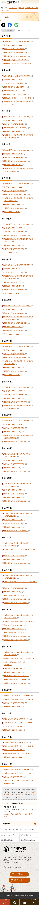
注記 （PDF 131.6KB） (12, 375)
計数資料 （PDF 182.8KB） (13, 79)
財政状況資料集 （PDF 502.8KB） (16, 161)
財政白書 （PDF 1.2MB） (13, 468)
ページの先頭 (34, 899)
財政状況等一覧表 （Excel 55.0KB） (16, 676)
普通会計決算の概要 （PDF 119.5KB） (17, 695)
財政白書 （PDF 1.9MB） (13, 204)
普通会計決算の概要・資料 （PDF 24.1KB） (19, 773)
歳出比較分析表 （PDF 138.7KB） (16, 640)
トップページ (13, 8)
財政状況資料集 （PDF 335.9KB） (16, 471)
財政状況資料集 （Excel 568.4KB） (16, 52)
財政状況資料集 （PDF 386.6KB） (16, 323)
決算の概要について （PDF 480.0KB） (17, 76)
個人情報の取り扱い (7, 840)
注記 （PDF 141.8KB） (12, 212)
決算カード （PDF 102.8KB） (14, 354)
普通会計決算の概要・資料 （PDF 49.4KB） (19, 723)
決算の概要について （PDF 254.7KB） (17, 387)
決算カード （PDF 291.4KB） (14, 231)
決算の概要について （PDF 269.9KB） (17, 183)
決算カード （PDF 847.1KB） (14, 157)
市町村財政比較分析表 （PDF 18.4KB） (17, 753)
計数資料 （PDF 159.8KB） (13, 45)
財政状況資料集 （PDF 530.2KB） (16, 194)
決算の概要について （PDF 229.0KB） (17, 306)
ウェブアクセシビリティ (28, 840)
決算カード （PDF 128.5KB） (14, 394)
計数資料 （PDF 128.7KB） (13, 309)
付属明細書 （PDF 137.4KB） (14, 249)
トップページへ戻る (28, 829)
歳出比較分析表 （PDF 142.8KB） (16, 603)
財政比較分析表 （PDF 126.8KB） (16, 636)
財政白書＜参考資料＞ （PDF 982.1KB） (18, 63)
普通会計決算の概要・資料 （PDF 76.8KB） (19, 621)
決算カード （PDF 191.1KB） (14, 494)
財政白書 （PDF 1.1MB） (13, 592)
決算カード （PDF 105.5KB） (14, 272)
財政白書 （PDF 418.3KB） (13, 757)
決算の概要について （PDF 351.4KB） (17, 117)
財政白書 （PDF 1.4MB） (13, 367)
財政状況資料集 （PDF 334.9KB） (16, 531)
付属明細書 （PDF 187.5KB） (14, 289)
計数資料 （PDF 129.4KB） (13, 391)
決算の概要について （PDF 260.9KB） (17, 346)
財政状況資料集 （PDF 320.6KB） (16, 563)
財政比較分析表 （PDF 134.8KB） (16, 599)
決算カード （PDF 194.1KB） (14, 703)
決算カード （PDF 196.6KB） (14, 428)
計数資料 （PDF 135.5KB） (13, 187)
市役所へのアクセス (20, 880)
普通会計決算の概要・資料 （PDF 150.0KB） (19, 658)
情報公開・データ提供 (31, 8)
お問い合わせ (21, 874)
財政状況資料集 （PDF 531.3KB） (16, 235)
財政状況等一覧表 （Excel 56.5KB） (16, 595)
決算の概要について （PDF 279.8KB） (17, 224)
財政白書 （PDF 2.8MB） (13, 165)
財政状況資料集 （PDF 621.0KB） (16, 128)
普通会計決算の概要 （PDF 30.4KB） (17, 742)
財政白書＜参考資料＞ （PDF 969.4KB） (18, 98)
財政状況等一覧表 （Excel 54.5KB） (16, 632)
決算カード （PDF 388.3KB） (14, 464)
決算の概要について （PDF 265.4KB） (17, 150)
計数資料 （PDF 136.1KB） (13, 520)
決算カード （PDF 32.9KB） (14, 726)
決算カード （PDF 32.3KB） (14, 750)
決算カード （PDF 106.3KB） (14, 191)
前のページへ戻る (13, 829)
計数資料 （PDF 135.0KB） (13, 460)
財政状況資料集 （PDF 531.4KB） (16, 56)
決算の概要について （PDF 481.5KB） (17, 265)
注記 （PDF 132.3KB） (12, 334)
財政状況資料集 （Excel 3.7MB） (15, 87)
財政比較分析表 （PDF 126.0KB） (16, 679)
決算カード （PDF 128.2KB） (14, 523)
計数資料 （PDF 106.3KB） (13, 228)
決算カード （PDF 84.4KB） (14, 625)
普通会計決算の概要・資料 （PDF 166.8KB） (19, 699)
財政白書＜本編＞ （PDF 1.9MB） (16, 94)
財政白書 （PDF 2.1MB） (13, 559)
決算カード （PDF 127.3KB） (14, 556)
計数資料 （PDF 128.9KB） (13, 424)
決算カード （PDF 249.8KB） (14, 83)
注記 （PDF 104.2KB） (12, 252)
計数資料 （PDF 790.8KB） (13, 154)
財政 (3, 10)
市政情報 (21, 8)
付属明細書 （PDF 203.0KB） (14, 208)
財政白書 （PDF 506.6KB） (13, 730)
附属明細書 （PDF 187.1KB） (14, 330)
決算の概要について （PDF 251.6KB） (17, 420)
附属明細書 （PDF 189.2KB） (14, 371)
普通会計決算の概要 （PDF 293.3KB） (17, 769)
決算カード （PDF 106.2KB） (14, 313)
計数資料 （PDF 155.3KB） (13, 120)
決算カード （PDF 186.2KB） (14, 49)
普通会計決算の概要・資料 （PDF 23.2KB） (19, 746)
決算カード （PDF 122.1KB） (14, 588)
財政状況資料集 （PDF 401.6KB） (16, 402)
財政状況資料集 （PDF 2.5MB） (15, 282)
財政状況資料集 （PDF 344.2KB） (16, 441)
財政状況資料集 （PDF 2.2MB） (15, 90)
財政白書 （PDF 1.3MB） (13, 398)
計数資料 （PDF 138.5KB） (13, 490)
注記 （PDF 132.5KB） (12, 293)
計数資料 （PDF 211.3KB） (13, 269)
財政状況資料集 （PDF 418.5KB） (16, 357)
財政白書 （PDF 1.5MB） (13, 327)
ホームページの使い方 (7, 835)
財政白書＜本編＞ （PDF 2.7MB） (16, 60)
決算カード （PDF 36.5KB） (14, 777)
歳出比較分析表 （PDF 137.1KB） (16, 683)
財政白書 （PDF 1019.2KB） (14, 629)
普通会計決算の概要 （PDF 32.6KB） (17, 719)
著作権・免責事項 (26, 835)
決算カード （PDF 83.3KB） (14, 668)
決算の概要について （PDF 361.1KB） (17, 41)
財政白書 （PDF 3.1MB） (13, 131)
